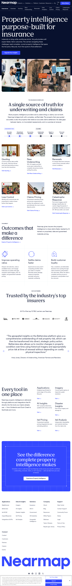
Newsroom (46, 512)
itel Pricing (19, 516)
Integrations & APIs (7, 519)
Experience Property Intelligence (36, 478)
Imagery (18, 505)
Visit (38, 398)
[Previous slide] (68, 351)
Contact (4, 535)
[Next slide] (4, 351)
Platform (35, 3)
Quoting (20, 8)
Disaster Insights (20, 512)
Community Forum (62, 512)
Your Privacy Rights (54, 577)
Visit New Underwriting (34, 173)
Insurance (32, 505)
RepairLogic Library (48, 526)
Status (59, 516)
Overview (13, 8)
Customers (42, 3)
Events (4, 549)
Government (33, 512)
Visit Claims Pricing (32, 210)
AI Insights (19, 508)
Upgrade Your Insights (10, 52)
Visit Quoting (5, 170)
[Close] (69, 580)
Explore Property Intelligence (10, 242)
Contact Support (62, 508)
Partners (4, 542)
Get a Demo (65, 3)
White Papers (47, 516)
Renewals (37, 8)
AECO (31, 508)
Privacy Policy (61, 526)
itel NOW (4, 512)
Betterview (5, 508)
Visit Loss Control (7, 206)
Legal (58, 519)
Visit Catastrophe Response (60, 213)
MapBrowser (5, 505)
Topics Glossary (47, 523)
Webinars (46, 519)
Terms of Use (61, 523)
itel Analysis (19, 519)
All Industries (33, 516)
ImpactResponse (6, 516)
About (45, 505)
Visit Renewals (56, 169)
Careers (4, 546)
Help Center (60, 505)
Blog (44, 508)
